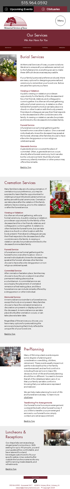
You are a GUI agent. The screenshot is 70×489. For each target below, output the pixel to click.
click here (28, 397)
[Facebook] (35, 481)
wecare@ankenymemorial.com (28, 488)
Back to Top (29, 421)
